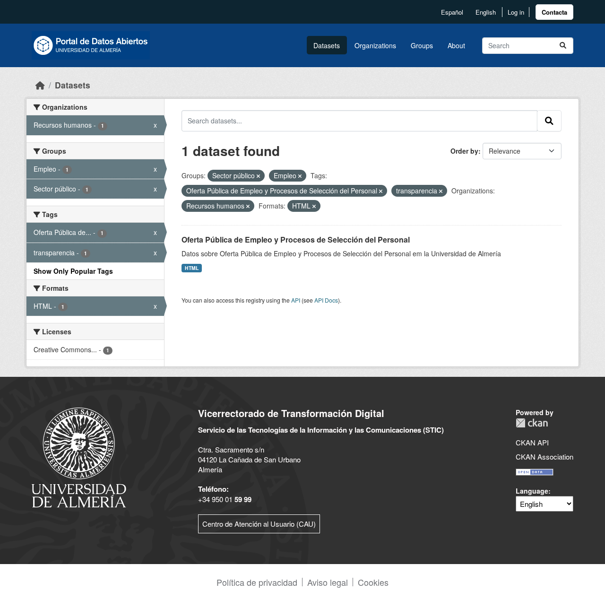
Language (532, 491)
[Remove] (258, 176)
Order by (464, 151)
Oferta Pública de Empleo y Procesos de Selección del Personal (296, 239)
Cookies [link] (373, 582)
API (295, 300)
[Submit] (562, 45)
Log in (516, 12)
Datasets (326, 45)
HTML (192, 267)
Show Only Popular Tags (73, 271)
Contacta (554, 12)
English (485, 12)
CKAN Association (544, 456)
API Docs (326, 300)
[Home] (40, 85)
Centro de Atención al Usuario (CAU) (259, 524)
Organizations (375, 45)
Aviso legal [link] (327, 582)
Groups (422, 45)
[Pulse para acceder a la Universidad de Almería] (79, 456)
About (456, 45)
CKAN (532, 423)
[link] (554, 12)
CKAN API (532, 442)
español (452, 12)
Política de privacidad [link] (256, 582)
